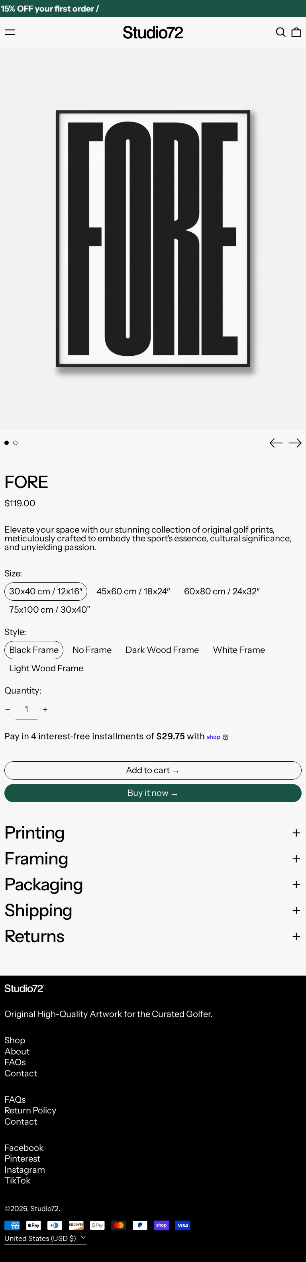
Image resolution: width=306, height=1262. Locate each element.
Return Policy (30, 1110)
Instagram (24, 1170)
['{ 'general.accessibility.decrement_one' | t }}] (8, 709)
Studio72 (44, 1208)
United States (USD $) (41, 1238)
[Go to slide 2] (15, 443)
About (16, 1051)
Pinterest (22, 1158)
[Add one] (45, 709)
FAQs (15, 1062)
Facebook (24, 1148)
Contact (20, 1073)
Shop (14, 1040)
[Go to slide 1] (6, 443)
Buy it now (148, 793)
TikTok (17, 1180)
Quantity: (23, 690)
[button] (280, 32)
